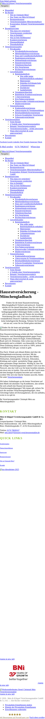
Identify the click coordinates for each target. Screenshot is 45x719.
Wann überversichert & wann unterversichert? (21, 132)
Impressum (3, 452)
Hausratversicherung (23, 63)
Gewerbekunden (16, 72)
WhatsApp (35, 146)
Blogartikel (9, 10)
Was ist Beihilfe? (16, 35)
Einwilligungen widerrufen (15, 709)
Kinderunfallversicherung (25, 108)
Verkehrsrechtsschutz (23, 65)
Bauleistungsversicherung (25, 58)
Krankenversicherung (18, 40)
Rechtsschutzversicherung (25, 69)
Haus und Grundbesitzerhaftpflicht (28, 56)
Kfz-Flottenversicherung (24, 99)
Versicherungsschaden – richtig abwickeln (26, 129)
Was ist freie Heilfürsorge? (20, 38)
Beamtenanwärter (12, 28)
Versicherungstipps (12, 119)
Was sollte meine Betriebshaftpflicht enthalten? (31, 77)
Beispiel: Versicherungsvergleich (23, 126)
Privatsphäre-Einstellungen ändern (18, 705)
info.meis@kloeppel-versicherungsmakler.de (22, 432)
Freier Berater (15, 122)
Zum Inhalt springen (8, 1)
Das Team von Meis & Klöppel (22, 17)
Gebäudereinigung (27, 85)
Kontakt (8, 138)
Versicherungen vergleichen (21, 33)
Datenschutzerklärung (6, 448)
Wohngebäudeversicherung (25, 60)
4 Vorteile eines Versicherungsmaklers (25, 124)
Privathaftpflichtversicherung (26, 51)
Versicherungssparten (13, 47)
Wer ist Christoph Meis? (19, 15)
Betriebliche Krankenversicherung (28, 94)
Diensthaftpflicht (16, 44)
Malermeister (25, 81)
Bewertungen (10, 135)
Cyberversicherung (22, 97)
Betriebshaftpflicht (22, 74)
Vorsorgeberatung (17, 106)
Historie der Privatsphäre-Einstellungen (20, 707)
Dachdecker (25, 88)
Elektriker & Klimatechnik (30, 83)
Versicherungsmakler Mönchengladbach (26, 22)
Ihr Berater (9, 13)
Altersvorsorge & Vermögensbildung (29, 110)
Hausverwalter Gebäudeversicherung (29, 101)
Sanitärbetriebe (26, 90)
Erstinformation (4, 444)
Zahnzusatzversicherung (24, 117)
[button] (37, 717)
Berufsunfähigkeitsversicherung (27, 113)
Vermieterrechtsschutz (23, 92)
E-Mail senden (6, 146)
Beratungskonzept (17, 19)
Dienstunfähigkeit (17, 42)
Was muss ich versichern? (20, 31)
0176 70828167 (22, 146)
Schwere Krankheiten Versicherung (29, 115)
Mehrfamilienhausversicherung (27, 53)
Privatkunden (15, 49)
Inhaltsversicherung (22, 103)
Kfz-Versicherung (22, 67)
